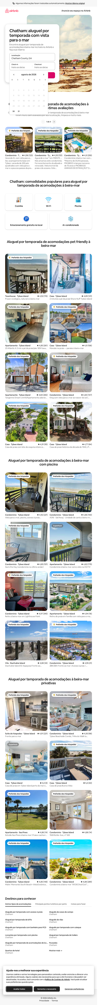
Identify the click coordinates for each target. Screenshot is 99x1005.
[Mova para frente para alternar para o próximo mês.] (43, 74)
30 (14, 111)
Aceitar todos (19, 989)
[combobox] (32, 58)
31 (19, 111)
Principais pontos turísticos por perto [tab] (51, 904)
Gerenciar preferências (74, 989)
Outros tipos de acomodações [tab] (18, 904)
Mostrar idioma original (75, 3)
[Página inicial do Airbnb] (11, 11)
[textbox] (20, 67)
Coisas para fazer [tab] (78, 904)
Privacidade (44, 1000)
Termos (55, 1000)
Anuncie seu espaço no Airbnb (75, 10)
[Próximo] (54, 122)
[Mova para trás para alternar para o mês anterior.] (14, 74)
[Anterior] (43, 122)
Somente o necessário (46, 989)
